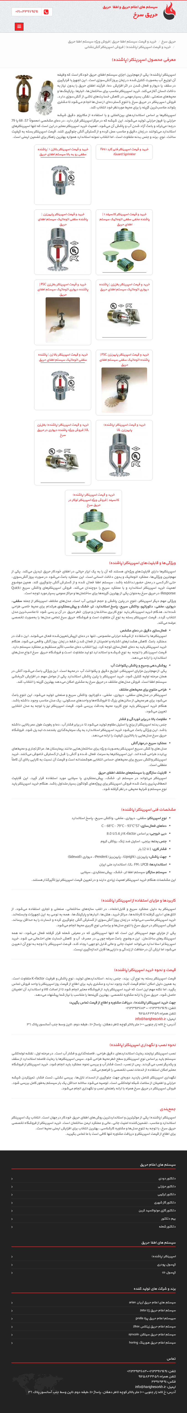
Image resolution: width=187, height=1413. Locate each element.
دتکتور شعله (167, 1226)
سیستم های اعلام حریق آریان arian (152, 1302)
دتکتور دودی (167, 1178)
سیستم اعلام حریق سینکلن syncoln (152, 1334)
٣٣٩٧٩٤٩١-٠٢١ (26, 11)
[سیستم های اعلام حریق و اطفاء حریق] (168, 10)
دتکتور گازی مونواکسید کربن (157, 1210)
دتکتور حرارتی (167, 1186)
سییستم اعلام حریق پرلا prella (156, 1318)
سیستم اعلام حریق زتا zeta (158, 1310)
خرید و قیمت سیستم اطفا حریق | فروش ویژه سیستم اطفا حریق (112, 41)
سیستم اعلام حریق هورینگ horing (152, 1342)
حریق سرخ (168, 41)
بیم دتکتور (168, 1218)
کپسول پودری (166, 1264)
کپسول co (169, 1272)
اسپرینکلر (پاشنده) (163, 1256)
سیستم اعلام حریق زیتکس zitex (154, 1326)
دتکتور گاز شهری (165, 1202)
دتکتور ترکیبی (166, 1194)
